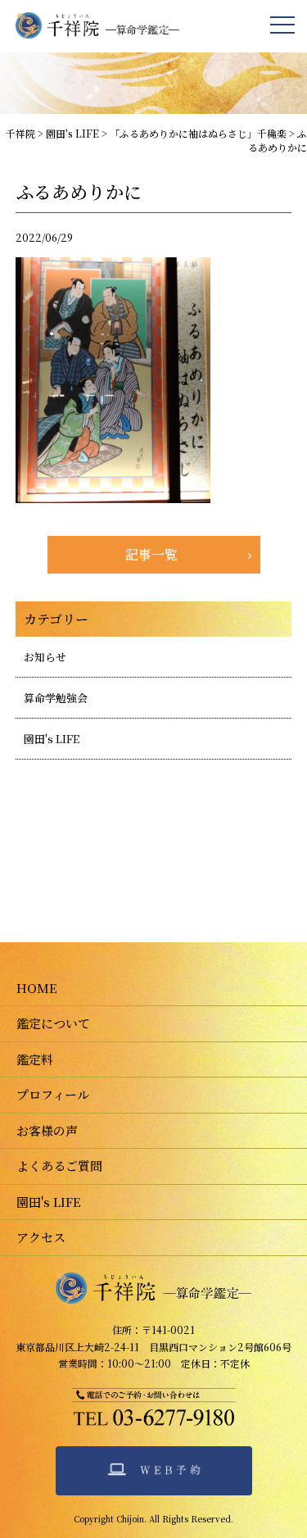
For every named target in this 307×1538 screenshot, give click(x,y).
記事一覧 (151, 554)
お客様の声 (47, 1130)
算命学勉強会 (56, 697)
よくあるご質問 (59, 1165)
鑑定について (53, 1023)
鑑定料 (34, 1059)
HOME (36, 987)
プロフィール (52, 1094)
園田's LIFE (51, 738)
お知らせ (45, 657)
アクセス (40, 1236)
